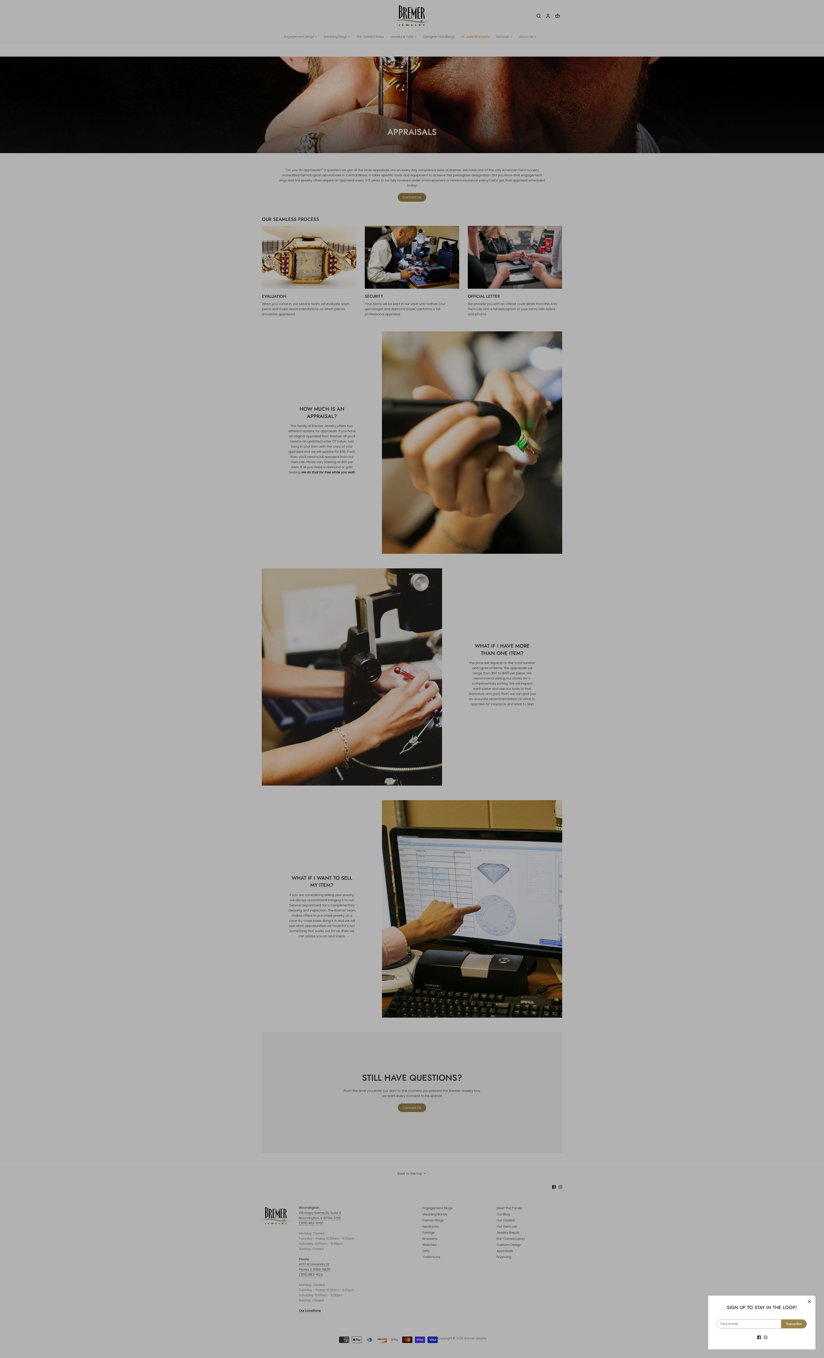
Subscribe (794, 1324)
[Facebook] (759, 1337)
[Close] (809, 1301)
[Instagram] (765, 1337)
